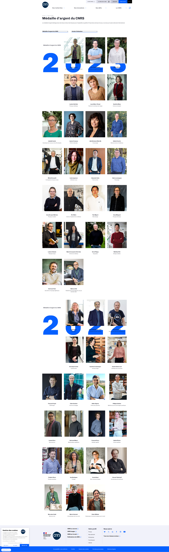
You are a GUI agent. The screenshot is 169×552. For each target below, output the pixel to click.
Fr (129, 1)
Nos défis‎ (99, 8)
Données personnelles (98, 549)
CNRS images (71, 531)
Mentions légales (111, 549)
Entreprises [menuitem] (91, 537)
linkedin (113, 532)
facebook (117, 532)
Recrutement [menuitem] (91, 534)
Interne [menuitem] (90, 542)
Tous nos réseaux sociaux (109, 536)
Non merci (6, 545)
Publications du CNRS (73, 537)
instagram (120, 532)
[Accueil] (46, 5)
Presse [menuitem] (90, 531)
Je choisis (15, 545)
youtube (124, 532)
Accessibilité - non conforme (60, 549)
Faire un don (123, 1)
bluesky (105, 532)
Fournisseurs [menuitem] (91, 540)
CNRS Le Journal (72, 528)
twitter (109, 532)
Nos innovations (79, 8)
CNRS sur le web (72, 534)
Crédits (73, 549)
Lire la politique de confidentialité (9, 540)
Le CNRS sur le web (102, 1)
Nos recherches (57, 8)
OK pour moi (24, 545)
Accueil (44, 15)
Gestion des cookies (84, 549)
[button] (6, 550)
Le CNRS (118, 8)
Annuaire (115, 1)
